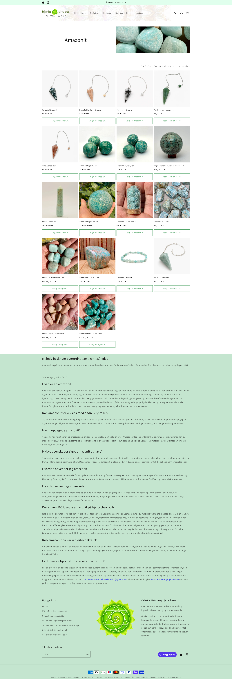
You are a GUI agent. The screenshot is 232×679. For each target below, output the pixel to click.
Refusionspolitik (87, 677)
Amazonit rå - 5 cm (161, 222)
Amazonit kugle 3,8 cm (126, 166)
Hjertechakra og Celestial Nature (67, 677)
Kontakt (45, 606)
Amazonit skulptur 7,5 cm (89, 278)
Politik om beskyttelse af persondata (109, 677)
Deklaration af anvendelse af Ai (55, 635)
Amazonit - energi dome (126, 222)
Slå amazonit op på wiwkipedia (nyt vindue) (106, 579)
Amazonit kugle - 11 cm (88, 222)
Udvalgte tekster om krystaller (55, 630)
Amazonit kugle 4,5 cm (88, 166)
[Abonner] (87, 654)
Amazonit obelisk (49, 222)
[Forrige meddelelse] (87, 2)
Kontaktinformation (174, 677)
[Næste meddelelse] (145, 2)
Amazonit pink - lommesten (53, 334)
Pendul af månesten (124, 110)
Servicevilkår (129, 677)
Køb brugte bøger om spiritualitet (57, 620)
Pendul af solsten (49, 166)
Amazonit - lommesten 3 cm (53, 278)
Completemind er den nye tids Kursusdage (60, 625)
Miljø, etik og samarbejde (53, 616)
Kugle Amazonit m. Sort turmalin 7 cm (169, 166)
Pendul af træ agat (49, 110)
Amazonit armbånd (124, 278)
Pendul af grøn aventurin (163, 110)
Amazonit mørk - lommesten (90, 334)
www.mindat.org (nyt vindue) (165, 579)
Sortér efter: (146, 66)
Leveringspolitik (142, 677)
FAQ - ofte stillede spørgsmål (54, 611)
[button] (95, 13)
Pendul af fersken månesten (90, 110)
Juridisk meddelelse (157, 677)
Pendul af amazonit (161, 278)
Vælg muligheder (60, 288)
